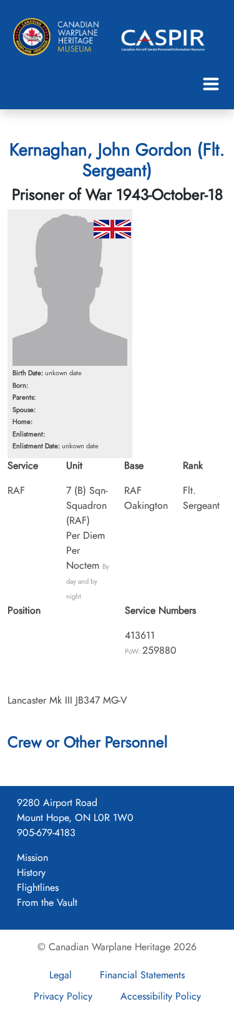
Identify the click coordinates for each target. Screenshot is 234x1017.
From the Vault (47, 902)
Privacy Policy (63, 996)
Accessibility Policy (160, 996)
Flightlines (38, 887)
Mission (32, 857)
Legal (60, 975)
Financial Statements (142, 975)
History (31, 872)
